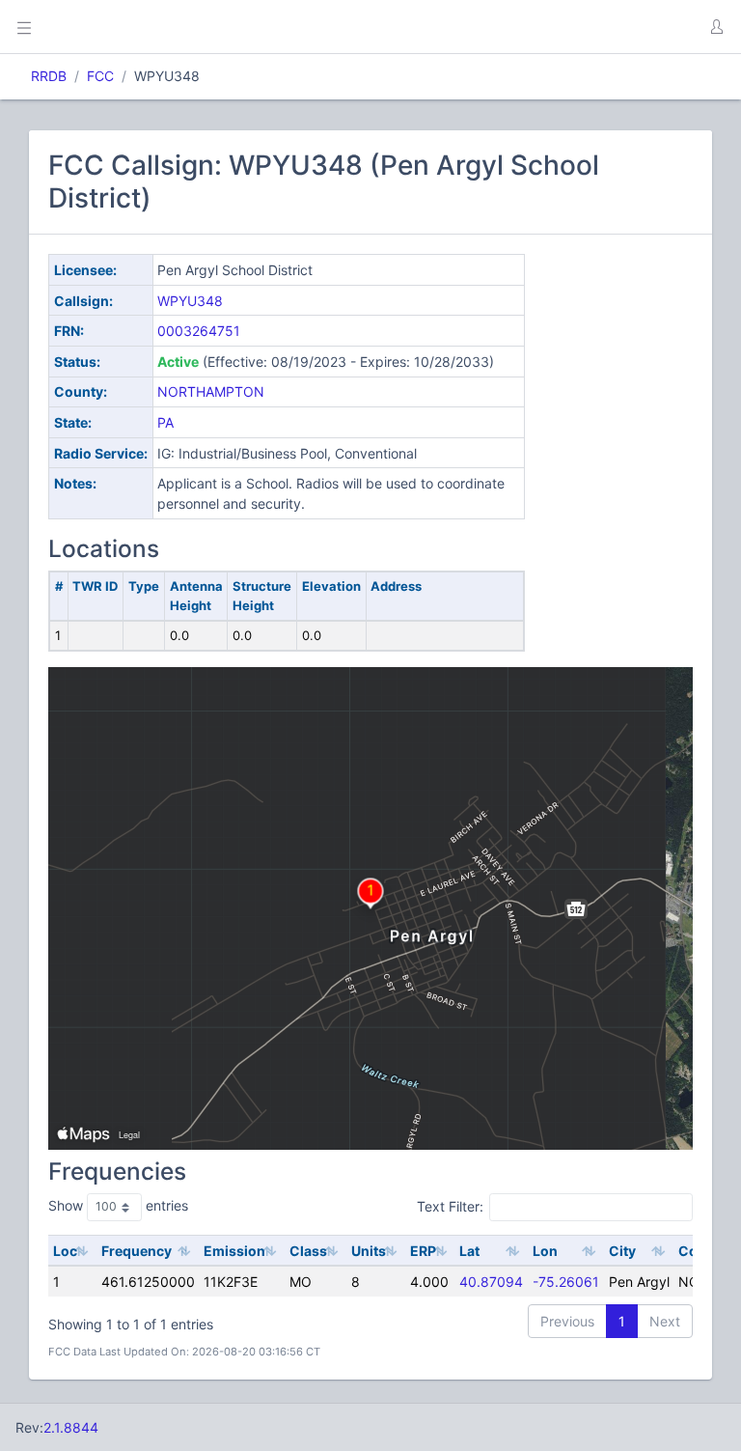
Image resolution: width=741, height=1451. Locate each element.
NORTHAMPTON (210, 391)
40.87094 (491, 1281)
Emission (234, 1250)
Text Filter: (450, 1206)
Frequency (136, 1250)
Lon (545, 1250)
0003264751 (198, 330)
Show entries (118, 1205)
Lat (469, 1250)
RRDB (49, 76)
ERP (423, 1250)
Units (368, 1250)
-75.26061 (566, 1281)
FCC (100, 76)
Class (308, 1250)
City (622, 1250)
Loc (65, 1250)
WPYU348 (190, 301)
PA (165, 422)
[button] (716, 27)
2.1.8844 (70, 1427)
